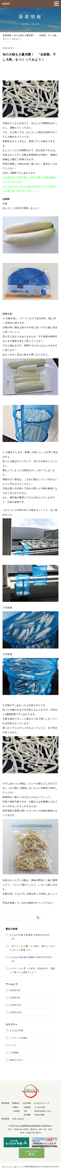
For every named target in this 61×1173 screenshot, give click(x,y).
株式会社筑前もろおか (42, 1111)
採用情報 (5, 1119)
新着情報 (7, 35)
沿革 (25, 1111)
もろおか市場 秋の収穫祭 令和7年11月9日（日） (30, 959)
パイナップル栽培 (19, 1038)
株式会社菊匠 (39, 1115)
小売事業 (16, 1111)
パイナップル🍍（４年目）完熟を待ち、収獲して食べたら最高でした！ (32, 970)
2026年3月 (15, 997)
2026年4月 (15, 990)
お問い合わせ (18, 1119)
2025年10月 (16, 1012)
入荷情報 (14, 1052)
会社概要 (27, 1115)
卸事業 (15, 1107)
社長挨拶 (27, 1107)
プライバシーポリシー (12, 1167)
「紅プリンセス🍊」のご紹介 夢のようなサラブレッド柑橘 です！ (32, 948)
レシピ (13, 1045)
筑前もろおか (16, 1060)
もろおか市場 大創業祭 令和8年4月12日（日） (30, 937)
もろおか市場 (16, 1030)
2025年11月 (15, 1005)
